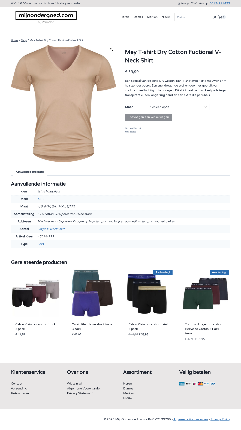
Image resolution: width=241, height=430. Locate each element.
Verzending (19, 388)
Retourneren (20, 393)
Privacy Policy (220, 419)
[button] (111, 49)
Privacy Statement (80, 393)
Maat (129, 107)
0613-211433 (219, 3)
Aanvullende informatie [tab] (30, 171)
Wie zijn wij (74, 383)
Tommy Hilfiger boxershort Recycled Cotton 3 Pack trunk (204, 328)
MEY (40, 199)
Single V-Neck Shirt (51, 229)
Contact (16, 383)
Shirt (40, 244)
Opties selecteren (29, 345)
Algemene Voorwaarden (84, 388)
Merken (152, 17)
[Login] (215, 17)
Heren (124, 17)
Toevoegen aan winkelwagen (148, 117)
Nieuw (166, 17)
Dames (138, 17)
